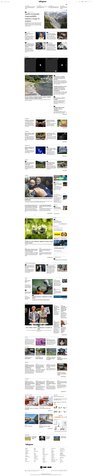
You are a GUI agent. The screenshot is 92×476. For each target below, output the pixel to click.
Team (60, 462)
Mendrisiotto (26, 453)
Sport (35, 448)
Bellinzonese (27, 450)
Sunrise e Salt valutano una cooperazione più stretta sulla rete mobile (42, 7)
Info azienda (61, 461)
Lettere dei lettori (53, 448)
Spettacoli (44, 448)
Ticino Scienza (62, 448)
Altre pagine (62, 457)
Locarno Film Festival (45, 454)
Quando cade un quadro (54, 459)
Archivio (61, 459)
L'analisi (44, 460)
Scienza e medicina (62, 449)
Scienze (44, 451)
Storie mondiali (36, 456)
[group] (30, 7)
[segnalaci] (79, 1)
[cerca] (76, 1)
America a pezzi (27, 461)
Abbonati (82, 1)
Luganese (26, 452)
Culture (35, 460)
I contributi (44, 462)
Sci (34, 452)
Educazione (61, 450)
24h (60, 458)
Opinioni (44, 458)
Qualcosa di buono (62, 451)
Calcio (35, 450)
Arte (34, 461)
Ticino (26, 449)
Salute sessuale (53, 461)
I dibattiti (52, 449)
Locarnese (26, 451)
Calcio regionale (36, 451)
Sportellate (35, 457)
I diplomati (52, 458)
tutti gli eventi (64, 238)
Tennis (35, 453)
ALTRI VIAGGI (50, 428)
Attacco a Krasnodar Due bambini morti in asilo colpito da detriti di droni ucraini (53, 7)
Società (44, 452)
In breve (61, 460)
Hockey (35, 449)
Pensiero (44, 450)
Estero (26, 458)
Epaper (85, 1)
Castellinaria (44, 455)
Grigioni (26, 454)
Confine (26, 459)
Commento (44, 459)
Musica (43, 453)
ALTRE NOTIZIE (49, 213)
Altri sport (35, 455)
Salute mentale (53, 460)
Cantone (26, 448)
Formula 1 (35, 454)
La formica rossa (45, 461)
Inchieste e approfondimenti (53, 452)
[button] (66, 65)
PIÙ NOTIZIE (65, 114)
